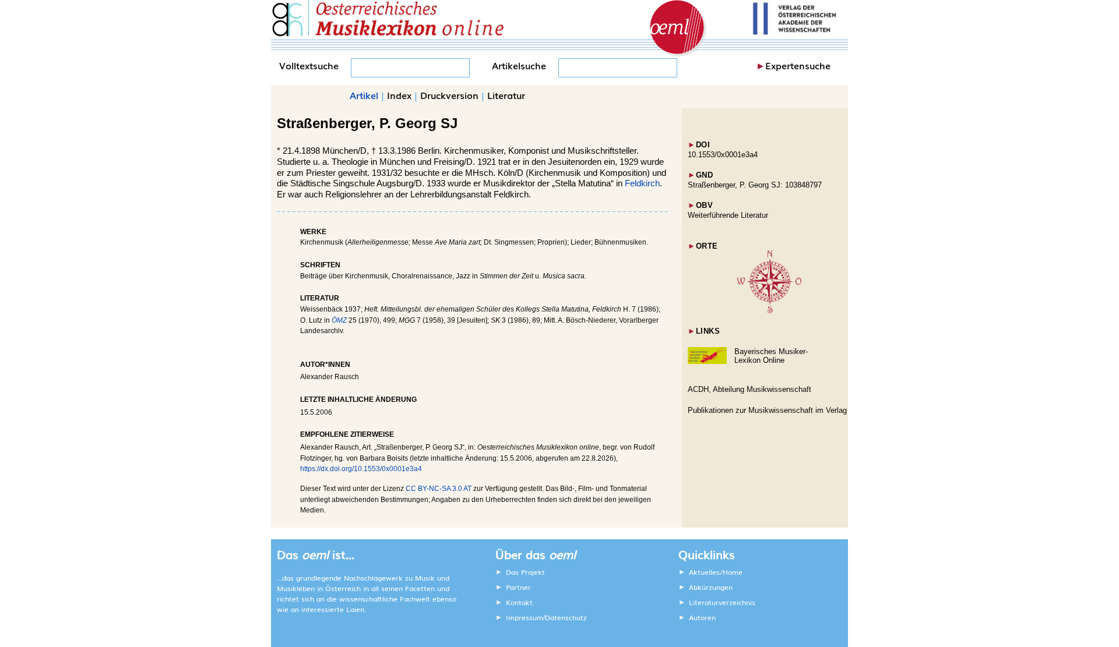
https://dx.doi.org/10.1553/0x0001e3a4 (361, 469)
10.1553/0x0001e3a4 (723, 154)
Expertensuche (798, 65)
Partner (518, 587)
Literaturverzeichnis (722, 602)
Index (399, 95)
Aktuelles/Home (716, 572)
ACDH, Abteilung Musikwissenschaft (749, 389)
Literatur (506, 95)
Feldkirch (642, 183)
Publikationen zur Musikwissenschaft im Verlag (767, 410)
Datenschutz (566, 617)
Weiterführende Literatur (728, 215)
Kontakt (519, 602)
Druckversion (449, 95)
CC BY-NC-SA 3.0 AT (438, 489)
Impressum (524, 617)
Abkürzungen (711, 587)
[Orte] (769, 310)
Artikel (364, 95)
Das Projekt (525, 572)
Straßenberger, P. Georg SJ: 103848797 (755, 185)
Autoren (702, 617)
